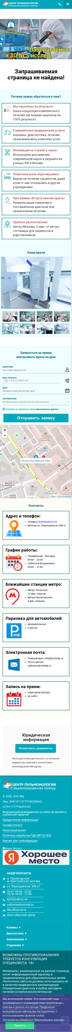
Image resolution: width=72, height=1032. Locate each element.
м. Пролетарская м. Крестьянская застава (23, 880)
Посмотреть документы (35, 748)
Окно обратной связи (21, 915)
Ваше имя (8, 367)
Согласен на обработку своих (32, 409)
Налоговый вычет (14, 830)
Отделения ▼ (15, 945)
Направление (9, 398)
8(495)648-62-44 (59, 4)
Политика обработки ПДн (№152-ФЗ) (27, 835)
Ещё (66, 4)
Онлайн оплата (12, 825)
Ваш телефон (10, 378)
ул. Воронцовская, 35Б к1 (23, 886)
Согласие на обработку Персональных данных (33, 1019)
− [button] (5, 435)
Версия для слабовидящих (20, 840)
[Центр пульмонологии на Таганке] (36, 283)
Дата (5, 388)
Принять (19, 1025)
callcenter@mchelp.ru (20, 904)
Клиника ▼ (13, 927)
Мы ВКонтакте (16, 909)
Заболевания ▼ (16, 939)
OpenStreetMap (64, 497)
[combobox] (7, 380)
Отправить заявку (36, 418)
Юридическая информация (20, 819)
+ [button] (5, 430)
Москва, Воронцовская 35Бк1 (36, 461)
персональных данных (47, 409)
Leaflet (53, 497)
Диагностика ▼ (16, 933)
